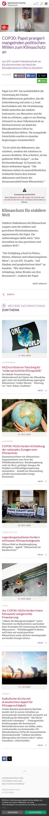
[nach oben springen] (24, 771)
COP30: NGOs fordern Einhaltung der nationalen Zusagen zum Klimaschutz (23, 449)
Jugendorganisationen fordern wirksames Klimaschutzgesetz (21, 538)
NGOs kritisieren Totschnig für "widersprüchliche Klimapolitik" (22, 368)
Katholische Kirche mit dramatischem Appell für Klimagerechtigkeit (17, 702)
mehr (40, 390)
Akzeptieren (35, 812)
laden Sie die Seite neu (15, 200)
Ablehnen (13, 812)
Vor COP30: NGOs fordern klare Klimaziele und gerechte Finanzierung (22, 614)
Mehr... (4, 808)
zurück (11, 294)
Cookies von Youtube (32, 197)
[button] (19, 75)
